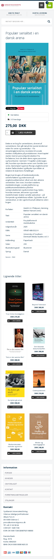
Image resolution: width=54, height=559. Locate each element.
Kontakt (9, 489)
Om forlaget (11, 484)
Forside (8, 473)
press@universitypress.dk (14, 522)
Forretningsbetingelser (16, 495)
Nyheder (9, 478)
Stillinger (9, 500)
